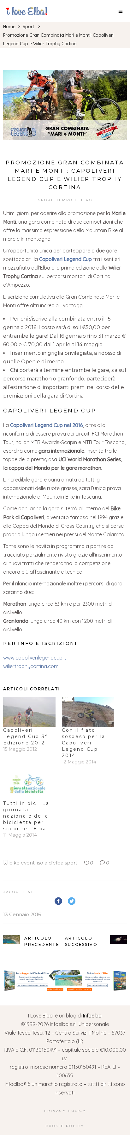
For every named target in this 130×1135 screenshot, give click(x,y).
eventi (28, 863)
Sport (28, 26)
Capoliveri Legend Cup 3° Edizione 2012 (25, 736)
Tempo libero (74, 200)
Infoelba (92, 1015)
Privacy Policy (65, 1111)
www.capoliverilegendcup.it (34, 657)
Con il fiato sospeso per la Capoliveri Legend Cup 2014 (83, 742)
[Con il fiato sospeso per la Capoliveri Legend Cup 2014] (88, 712)
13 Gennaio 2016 (22, 914)
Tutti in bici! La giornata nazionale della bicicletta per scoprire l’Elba (26, 816)
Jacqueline (18, 892)
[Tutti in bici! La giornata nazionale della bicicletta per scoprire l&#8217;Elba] (29, 785)
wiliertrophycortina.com (30, 666)
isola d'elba (50, 863)
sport (71, 863)
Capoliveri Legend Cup (65, 259)
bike (14, 863)
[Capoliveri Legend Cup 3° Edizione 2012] (29, 712)
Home (9, 26)
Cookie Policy (65, 1126)
